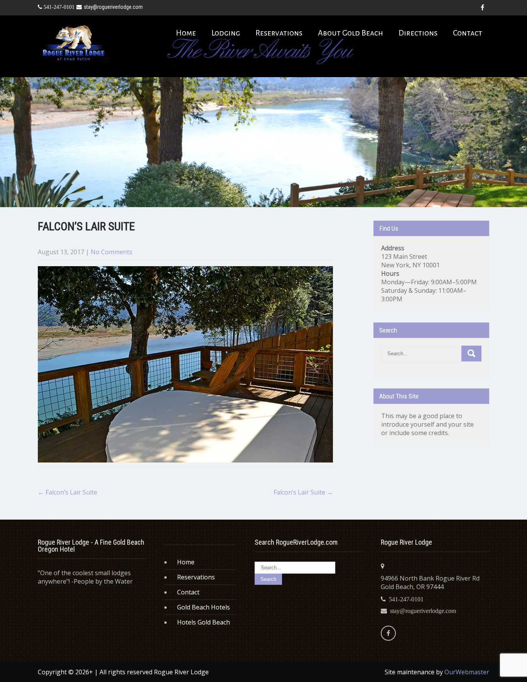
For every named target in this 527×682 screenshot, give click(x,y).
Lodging (225, 33)
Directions (418, 33)
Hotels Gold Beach (203, 622)
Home (186, 33)
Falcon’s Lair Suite (67, 492)
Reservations (278, 33)
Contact (467, 33)
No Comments (111, 252)
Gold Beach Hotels (203, 607)
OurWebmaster (466, 672)
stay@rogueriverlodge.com (113, 7)
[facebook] (482, 7)
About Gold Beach (350, 33)
